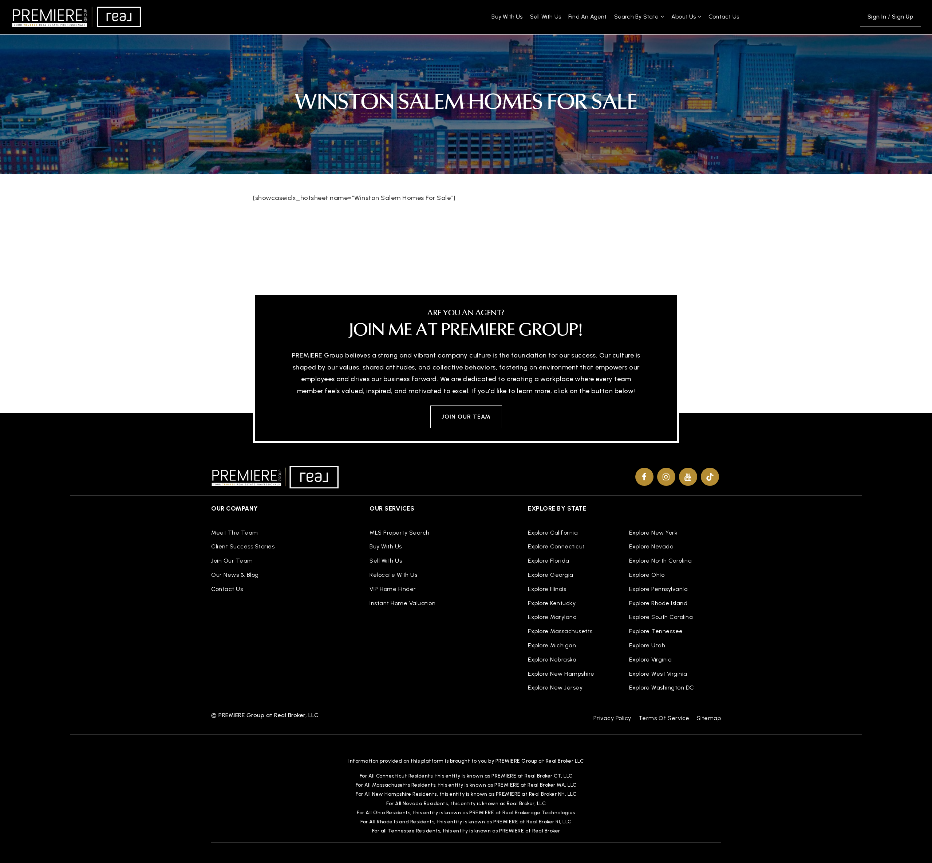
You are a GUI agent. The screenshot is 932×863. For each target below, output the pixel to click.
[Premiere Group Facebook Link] (644, 477)
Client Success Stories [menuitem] (243, 546)
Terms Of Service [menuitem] (664, 718)
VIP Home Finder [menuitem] (393, 589)
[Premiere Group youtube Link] (688, 477)
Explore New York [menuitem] (653, 532)
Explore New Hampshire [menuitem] (561, 673)
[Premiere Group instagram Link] (666, 477)
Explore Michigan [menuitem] (552, 645)
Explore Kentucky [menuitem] (552, 603)
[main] (466, 133)
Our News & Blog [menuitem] (235, 574)
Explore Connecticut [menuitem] (556, 546)
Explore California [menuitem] (553, 532)
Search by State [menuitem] (637, 16)
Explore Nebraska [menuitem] (552, 659)
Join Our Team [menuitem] (232, 560)
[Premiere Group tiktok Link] (710, 477)
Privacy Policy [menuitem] (612, 718)
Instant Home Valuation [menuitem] (402, 603)
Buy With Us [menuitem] (506, 16)
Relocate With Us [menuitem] (393, 574)
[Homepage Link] (76, 16)
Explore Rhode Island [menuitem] (658, 603)
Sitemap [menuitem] (709, 718)
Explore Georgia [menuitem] (550, 574)
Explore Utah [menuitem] (647, 645)
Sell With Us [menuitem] (545, 16)
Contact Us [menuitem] (723, 16)
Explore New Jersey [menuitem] (555, 687)
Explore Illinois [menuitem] (547, 589)
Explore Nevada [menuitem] (651, 546)
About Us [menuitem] (684, 16)
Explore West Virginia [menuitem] (658, 673)
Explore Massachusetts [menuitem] (560, 631)
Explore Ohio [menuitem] (646, 574)
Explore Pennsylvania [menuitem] (658, 589)
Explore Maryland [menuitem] (552, 617)
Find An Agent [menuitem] (587, 16)
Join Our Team (466, 416)
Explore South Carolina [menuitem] (661, 617)
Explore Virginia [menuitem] (650, 659)
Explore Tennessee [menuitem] (656, 631)
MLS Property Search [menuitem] (400, 532)
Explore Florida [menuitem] (548, 560)
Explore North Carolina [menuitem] (660, 560)
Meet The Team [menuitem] (234, 532)
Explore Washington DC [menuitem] (661, 687)
